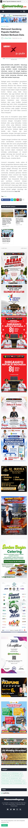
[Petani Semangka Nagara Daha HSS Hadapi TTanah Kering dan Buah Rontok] (7, 213)
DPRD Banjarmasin (7, 775)
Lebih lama (23, 248)
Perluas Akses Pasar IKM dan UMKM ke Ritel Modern (19, 221)
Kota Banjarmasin (15, 778)
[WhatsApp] (15, 200)
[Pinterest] (17, 200)
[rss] (20, 809)
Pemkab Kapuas (7, 780)
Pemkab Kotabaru (19, 780)
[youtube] (14, 809)
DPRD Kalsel (18, 775)
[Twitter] (12, 200)
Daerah (5, 778)
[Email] (20, 200)
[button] (24, 1)
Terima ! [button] (4, 825)
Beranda (3, 26)
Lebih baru (4, 248)
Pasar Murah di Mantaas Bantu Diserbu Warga (6, 240)
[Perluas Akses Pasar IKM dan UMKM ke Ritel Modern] (21, 213)
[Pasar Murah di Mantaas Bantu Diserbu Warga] (7, 233)
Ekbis (7, 26)
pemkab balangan (19, 783)
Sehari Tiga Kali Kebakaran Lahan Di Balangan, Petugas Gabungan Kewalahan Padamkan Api (12, 2)
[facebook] (7, 809)
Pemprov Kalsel (7, 783)
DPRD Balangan (17, 773)
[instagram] (17, 809)
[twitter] (11, 809)
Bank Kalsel (6, 773)
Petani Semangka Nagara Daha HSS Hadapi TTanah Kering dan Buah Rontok (7, 221)
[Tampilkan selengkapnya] (23, 200)
